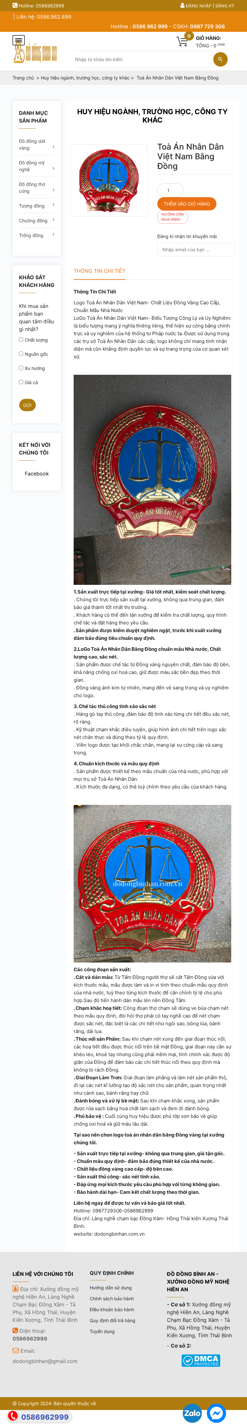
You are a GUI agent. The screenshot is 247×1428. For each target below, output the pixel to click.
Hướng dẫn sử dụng (111, 1287)
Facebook (37, 473)
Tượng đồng (32, 205)
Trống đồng (31, 235)
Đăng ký (224, 5)
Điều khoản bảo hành (112, 1309)
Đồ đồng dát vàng (32, 144)
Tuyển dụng (102, 1331)
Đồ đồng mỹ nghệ (32, 166)
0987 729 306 (207, 26)
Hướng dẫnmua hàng (172, 217)
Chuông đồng (33, 220)
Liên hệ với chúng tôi (43, 1274)
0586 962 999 (150, 26)
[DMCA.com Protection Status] (200, 1360)
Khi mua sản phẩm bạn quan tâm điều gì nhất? (36, 317)
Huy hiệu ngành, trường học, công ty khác (152, 115)
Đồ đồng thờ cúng (32, 187)
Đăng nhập (198, 5)
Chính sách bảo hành (112, 1298)
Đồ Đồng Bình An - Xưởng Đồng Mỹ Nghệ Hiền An (198, 1282)
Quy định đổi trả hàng (112, 1320)
